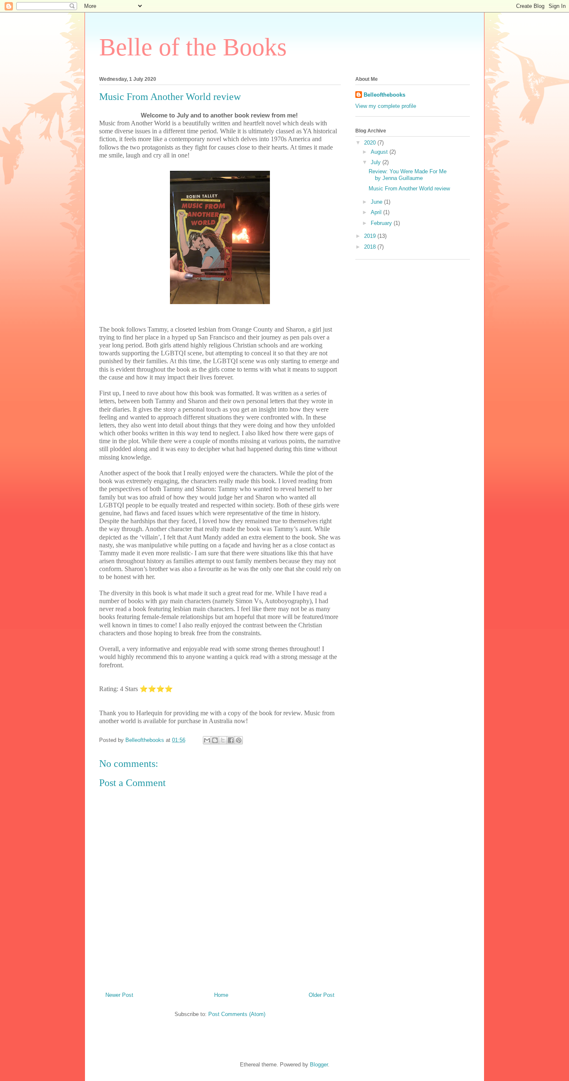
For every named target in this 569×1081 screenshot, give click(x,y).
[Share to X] (223, 740)
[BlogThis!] (215, 740)
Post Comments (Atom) (236, 1014)
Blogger (319, 1064)
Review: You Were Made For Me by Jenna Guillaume (408, 174)
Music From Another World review (409, 188)
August (380, 152)
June (377, 202)
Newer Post (119, 995)
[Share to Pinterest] (239, 740)
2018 (370, 247)
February (382, 223)
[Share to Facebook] (231, 740)
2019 (370, 236)
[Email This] (207, 740)
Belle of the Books (193, 47)
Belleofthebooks (384, 95)
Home (221, 995)
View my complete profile (385, 106)
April (377, 212)
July (376, 162)
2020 (370, 143)
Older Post (321, 995)
